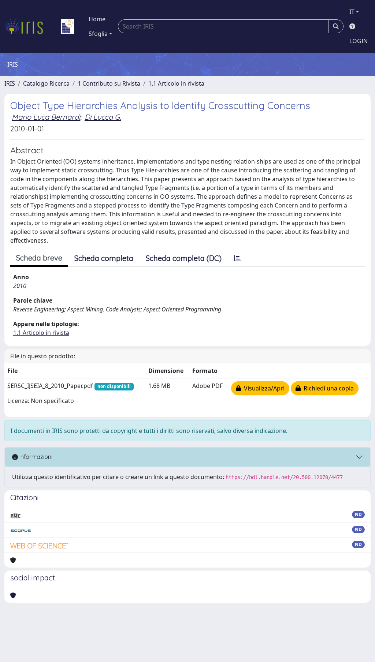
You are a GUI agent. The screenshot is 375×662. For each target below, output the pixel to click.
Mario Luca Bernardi (46, 116)
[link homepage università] (67, 26)
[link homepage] (26, 26)
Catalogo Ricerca (46, 83)
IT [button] (351, 12)
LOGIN (358, 41)
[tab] (238, 258)
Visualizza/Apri (263, 388)
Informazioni (35, 456)
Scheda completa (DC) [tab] (184, 258)
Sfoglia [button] (98, 34)
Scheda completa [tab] (103, 258)
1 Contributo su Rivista (109, 83)
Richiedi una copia (327, 388)
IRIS (9, 83)
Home (97, 19)
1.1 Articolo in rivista (176, 83)
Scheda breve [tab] (39, 257)
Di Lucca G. (103, 116)
